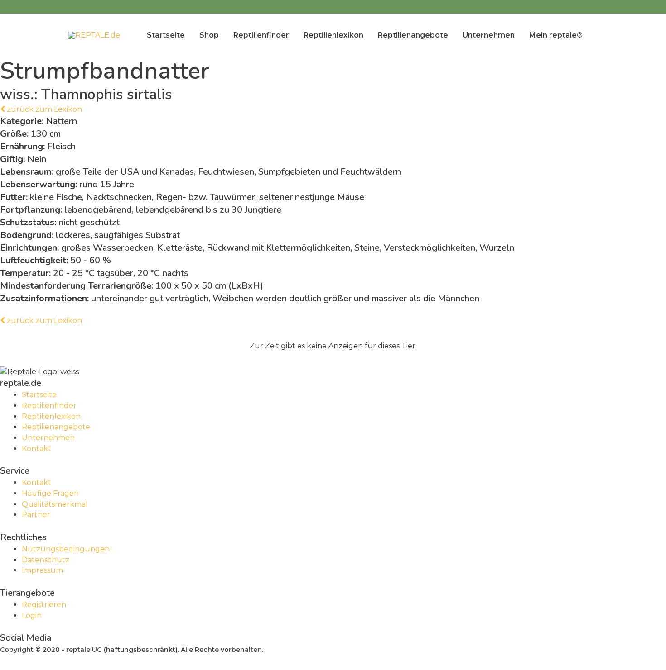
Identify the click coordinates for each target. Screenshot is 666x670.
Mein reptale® (556, 35)
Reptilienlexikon (333, 35)
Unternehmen (489, 35)
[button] (41, 109)
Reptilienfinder (261, 35)
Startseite (166, 35)
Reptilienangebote (413, 35)
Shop (209, 35)
